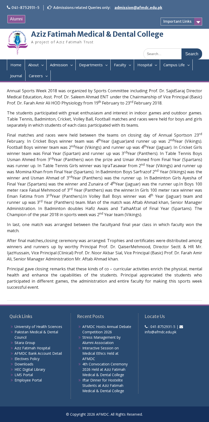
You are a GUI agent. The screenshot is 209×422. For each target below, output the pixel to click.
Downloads (24, 364)
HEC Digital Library (30, 369)
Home (15, 64)
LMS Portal (24, 374)
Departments (91, 64)
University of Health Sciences (38, 326)
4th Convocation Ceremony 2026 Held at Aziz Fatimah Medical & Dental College (105, 369)
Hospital (144, 64)
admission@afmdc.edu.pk (138, 7)
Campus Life (174, 64)
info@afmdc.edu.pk (160, 331)
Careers (36, 75)
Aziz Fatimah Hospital (32, 348)
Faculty (120, 64)
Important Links (177, 21)
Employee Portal (28, 380)
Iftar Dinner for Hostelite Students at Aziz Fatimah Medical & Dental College (103, 385)
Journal (16, 75)
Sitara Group (25, 342)
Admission (59, 64)
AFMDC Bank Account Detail (38, 353)
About (33, 64)
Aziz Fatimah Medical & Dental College (97, 34)
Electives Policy (27, 358)
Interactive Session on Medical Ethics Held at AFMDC (100, 353)
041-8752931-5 (25, 7)
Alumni (16, 19)
